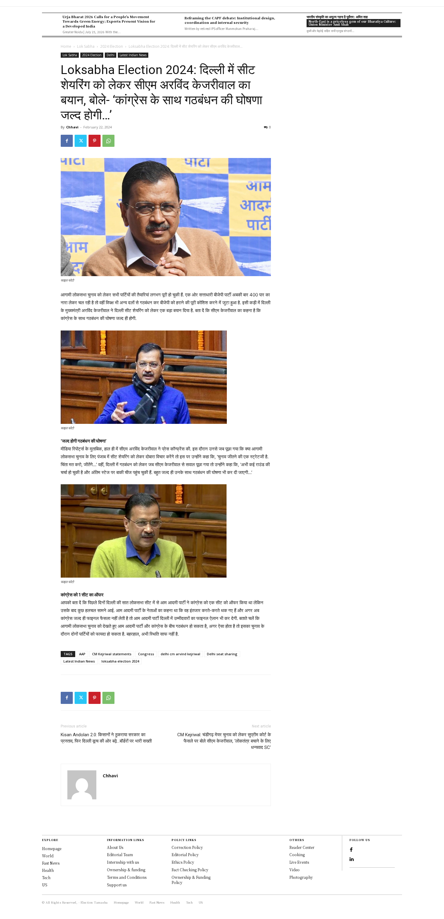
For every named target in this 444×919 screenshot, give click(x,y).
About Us (115, 847)
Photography (301, 877)
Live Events (299, 862)
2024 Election (111, 46)
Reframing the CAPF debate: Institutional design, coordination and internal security (230, 20)
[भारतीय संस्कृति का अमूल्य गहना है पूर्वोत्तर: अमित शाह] (295, 23)
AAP (82, 654)
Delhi (110, 55)
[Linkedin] (351, 859)
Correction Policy (187, 847)
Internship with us (123, 862)
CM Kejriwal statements (111, 654)
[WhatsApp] (108, 141)
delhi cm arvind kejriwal (180, 654)
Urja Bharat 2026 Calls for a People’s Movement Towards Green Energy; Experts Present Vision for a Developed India (109, 21)
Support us (117, 884)
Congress (146, 654)
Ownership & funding (126, 869)
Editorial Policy (185, 854)
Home (66, 46)
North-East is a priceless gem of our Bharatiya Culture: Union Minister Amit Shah (352, 23)
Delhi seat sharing (222, 654)
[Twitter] (81, 141)
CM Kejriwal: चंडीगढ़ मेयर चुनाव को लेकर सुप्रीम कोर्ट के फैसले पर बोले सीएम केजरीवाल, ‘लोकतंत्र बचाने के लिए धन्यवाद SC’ (224, 741)
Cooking (297, 854)
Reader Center (301, 847)
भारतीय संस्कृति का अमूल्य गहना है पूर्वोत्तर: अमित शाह (337, 16)
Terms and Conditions (126, 877)
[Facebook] (67, 141)
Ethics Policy (183, 862)
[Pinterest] (94, 141)
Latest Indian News (133, 55)
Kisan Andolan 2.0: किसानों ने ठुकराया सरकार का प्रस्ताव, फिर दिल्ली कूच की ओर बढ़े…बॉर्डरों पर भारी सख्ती (106, 738)
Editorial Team (120, 854)
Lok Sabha (86, 46)
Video (294, 869)
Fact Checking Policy (190, 869)
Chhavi (72, 127)
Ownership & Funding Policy (191, 880)
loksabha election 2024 (120, 661)
